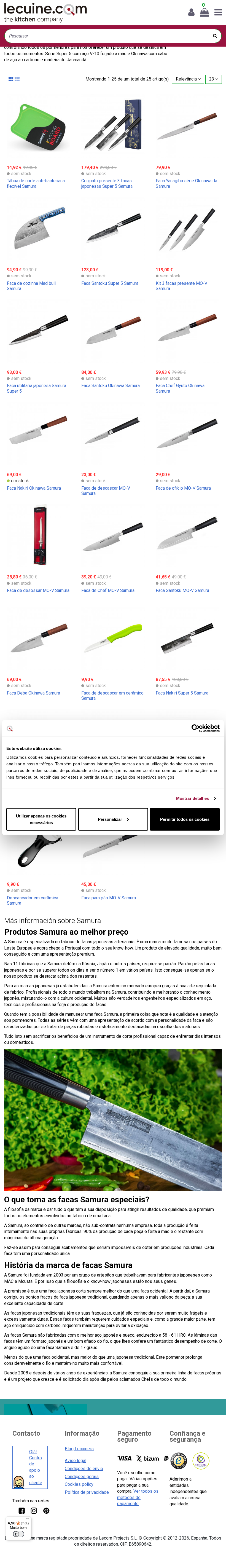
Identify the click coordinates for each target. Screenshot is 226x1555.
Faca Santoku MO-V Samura (182, 590)
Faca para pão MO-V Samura (108, 897)
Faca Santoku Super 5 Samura (109, 283)
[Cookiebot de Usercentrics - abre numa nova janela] (195, 728)
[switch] (18, 1534)
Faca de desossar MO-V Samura (38, 590)
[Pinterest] (46, 1510)
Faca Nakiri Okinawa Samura (34, 488)
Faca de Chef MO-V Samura (107, 590)
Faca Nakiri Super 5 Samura (182, 693)
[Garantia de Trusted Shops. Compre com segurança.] (178, 1461)
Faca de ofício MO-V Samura (183, 488)
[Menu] (28, 1519)
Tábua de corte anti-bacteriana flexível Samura (36, 183)
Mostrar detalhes (192, 798)
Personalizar (110, 819)
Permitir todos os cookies (184, 819)
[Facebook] (21, 1510)
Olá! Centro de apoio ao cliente (35, 1467)
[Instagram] (33, 1510)
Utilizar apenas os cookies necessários (41, 819)
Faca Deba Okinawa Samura (33, 693)
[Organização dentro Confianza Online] (200, 1461)
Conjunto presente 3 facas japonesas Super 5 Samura (107, 183)
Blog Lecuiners (79, 1448)
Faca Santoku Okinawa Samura (110, 385)
